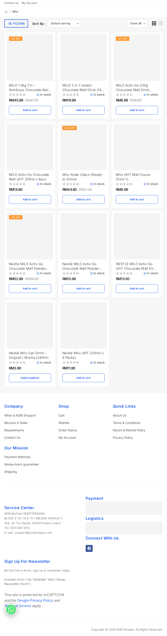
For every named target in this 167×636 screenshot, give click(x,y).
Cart (61, 415)
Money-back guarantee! (21, 464)
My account (29, 3)
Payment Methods (17, 457)
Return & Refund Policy (129, 430)
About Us (119, 415)
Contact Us (12, 437)
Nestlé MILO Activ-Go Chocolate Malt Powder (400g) (80, 268)
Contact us (11, 3)
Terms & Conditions (126, 423)
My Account (67, 437)
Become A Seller (16, 423)
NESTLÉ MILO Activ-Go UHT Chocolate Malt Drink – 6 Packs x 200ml (136, 268)
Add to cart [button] (30, 110)
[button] (154, 23)
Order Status (67, 430)
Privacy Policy (123, 437)
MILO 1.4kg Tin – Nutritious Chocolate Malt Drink (29, 89)
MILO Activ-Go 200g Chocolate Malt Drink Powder (132, 89)
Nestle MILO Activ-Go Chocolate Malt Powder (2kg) (27, 268)
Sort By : (39, 23)
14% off (70, 128)
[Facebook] (89, 548)
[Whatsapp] (11, 609)
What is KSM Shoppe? (20, 415)
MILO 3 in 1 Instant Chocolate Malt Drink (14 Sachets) (81, 89)
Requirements (14, 430)
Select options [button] (30, 377)
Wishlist (63, 423)
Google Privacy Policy (35, 600)
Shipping (10, 471)
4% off (15, 38)
